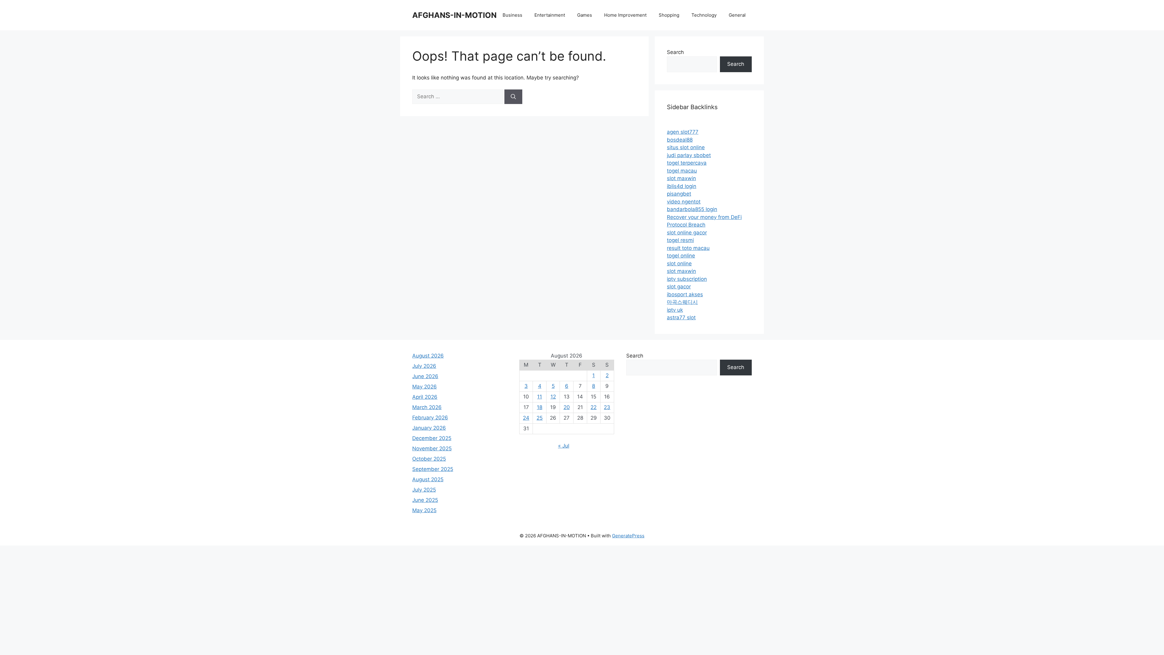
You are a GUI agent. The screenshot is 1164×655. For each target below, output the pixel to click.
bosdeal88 (680, 140)
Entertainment (549, 15)
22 (593, 407)
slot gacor (679, 287)
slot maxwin (681, 178)
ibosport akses (685, 294)
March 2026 (427, 407)
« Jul (563, 446)
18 (539, 407)
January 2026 (429, 428)
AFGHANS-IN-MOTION (454, 15)
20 (567, 407)
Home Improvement (625, 15)
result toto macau (688, 248)
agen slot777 (682, 132)
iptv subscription (687, 279)
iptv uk (675, 310)
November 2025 (432, 448)
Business (512, 15)
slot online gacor (687, 233)
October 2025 (429, 459)
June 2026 (425, 376)
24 (526, 418)
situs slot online (686, 147)
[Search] (513, 96)
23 (607, 407)
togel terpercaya (687, 163)
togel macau (682, 171)
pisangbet (679, 194)
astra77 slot (681, 317)
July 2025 (424, 490)
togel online (681, 256)
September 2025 (432, 469)
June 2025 (425, 500)
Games (584, 15)
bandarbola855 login (692, 209)
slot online (679, 263)
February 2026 (430, 418)
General (737, 15)
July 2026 (424, 366)
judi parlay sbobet (689, 155)
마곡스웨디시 (682, 302)
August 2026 (428, 356)
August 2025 (427, 479)
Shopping (669, 15)
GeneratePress (628, 536)
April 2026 (424, 397)
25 (540, 418)
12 (553, 397)
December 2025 (431, 438)
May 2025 (424, 510)
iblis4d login (681, 186)
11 (539, 397)
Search (675, 52)
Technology (704, 15)
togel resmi (680, 240)
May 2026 (424, 387)
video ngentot (684, 202)
